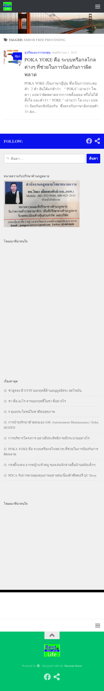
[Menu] (97, 6)
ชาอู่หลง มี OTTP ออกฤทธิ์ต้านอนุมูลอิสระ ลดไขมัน (45, 390)
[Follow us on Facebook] (47, 676)
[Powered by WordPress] (38, 665)
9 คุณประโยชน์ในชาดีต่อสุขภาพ (31, 411)
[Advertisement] (52, 82)
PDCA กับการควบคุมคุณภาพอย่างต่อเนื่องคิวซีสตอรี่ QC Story (52, 475)
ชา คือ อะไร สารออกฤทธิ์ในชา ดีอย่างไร (37, 401)
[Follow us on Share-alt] (56, 676)
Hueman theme (73, 666)
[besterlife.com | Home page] (8, 6)
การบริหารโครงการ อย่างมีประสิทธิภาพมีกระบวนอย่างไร (49, 438)
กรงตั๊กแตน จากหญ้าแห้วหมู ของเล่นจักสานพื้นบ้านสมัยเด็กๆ (51, 464)
